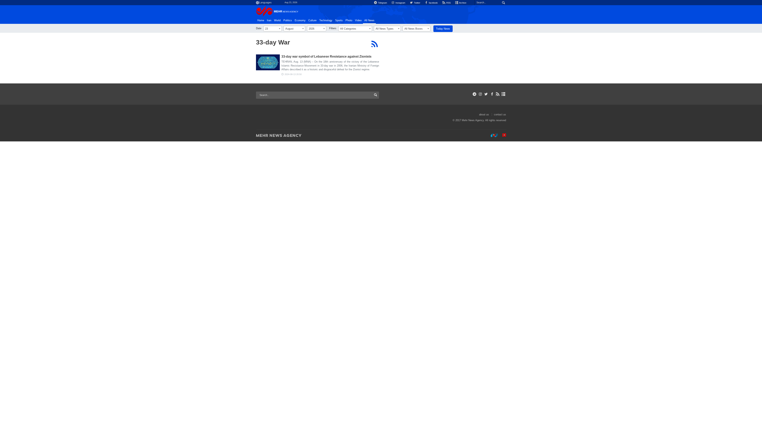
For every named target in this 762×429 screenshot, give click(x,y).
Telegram (382, 3)
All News (369, 20)
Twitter (416, 3)
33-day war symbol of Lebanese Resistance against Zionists (326, 56)
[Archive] (503, 94)
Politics (287, 20)
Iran (269, 20)
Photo (348, 20)
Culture (312, 20)
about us (484, 114)
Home (260, 20)
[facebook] (491, 94)
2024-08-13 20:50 (293, 74)
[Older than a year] (268, 62)
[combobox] (272, 28)
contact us (500, 114)
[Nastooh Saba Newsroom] (492, 135)
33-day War (273, 42)
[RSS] (374, 43)
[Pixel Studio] (502, 135)
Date (258, 28)
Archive (462, 3)
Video (358, 20)
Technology (325, 20)
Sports (339, 20)
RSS (448, 3)
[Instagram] (480, 94)
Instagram (400, 3)
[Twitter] (486, 94)
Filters (332, 28)
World (277, 20)
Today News (443, 28)
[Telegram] (474, 94)
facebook (433, 3)
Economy (300, 20)
